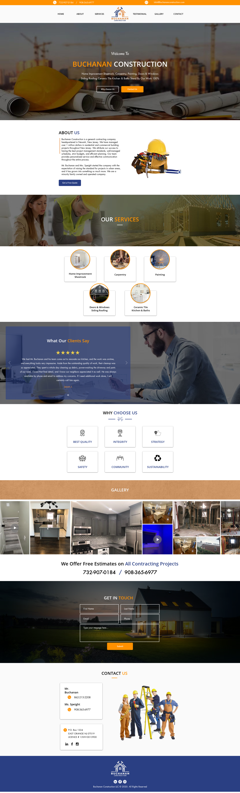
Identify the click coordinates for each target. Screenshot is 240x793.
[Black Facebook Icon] (72, 744)
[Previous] (9, 363)
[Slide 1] (68, 395)
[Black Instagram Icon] (77, 744)
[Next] (126, 363)
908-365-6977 (141, 572)
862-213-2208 (82, 697)
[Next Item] (235, 527)
